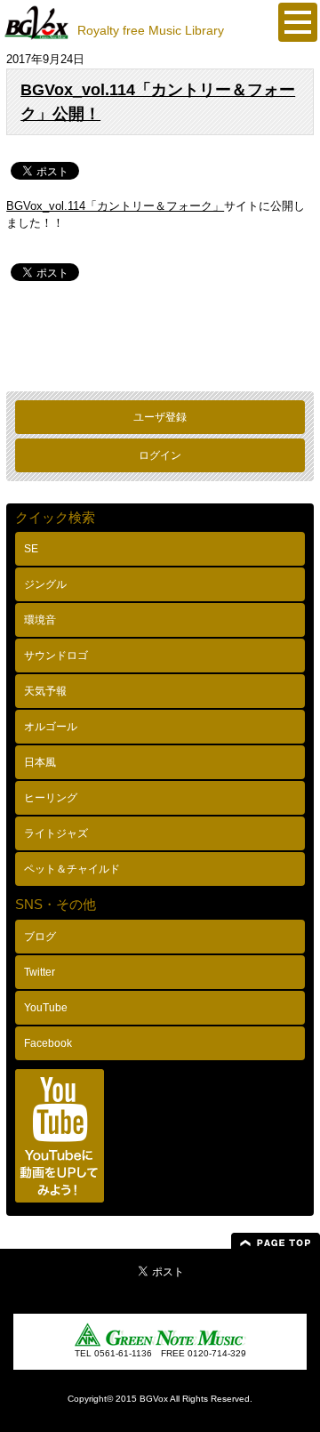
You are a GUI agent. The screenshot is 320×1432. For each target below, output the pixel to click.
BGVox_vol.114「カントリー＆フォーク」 (115, 206)
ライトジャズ (56, 833)
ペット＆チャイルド (72, 869)
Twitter (39, 972)
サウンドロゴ (56, 655)
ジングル (45, 584)
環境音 (40, 620)
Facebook (48, 1043)
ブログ (40, 936)
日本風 (40, 762)
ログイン (160, 455)
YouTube (46, 1008)
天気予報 (45, 691)
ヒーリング (50, 798)
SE (31, 549)
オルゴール (50, 726)
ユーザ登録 (160, 417)
